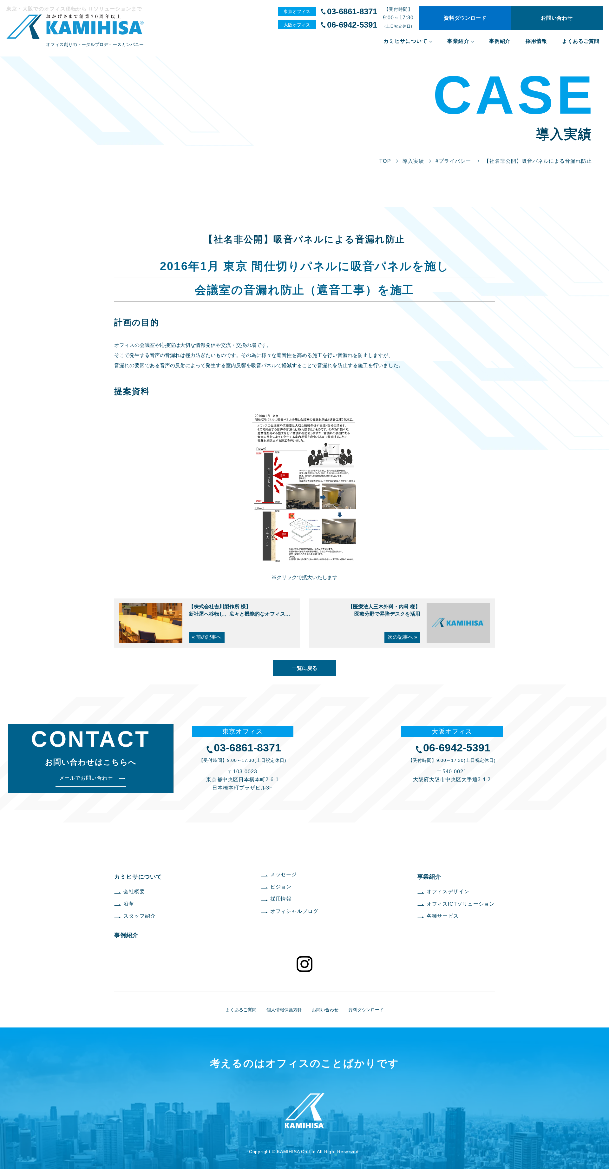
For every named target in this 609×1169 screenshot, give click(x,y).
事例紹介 (499, 41)
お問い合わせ (557, 18)
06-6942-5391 (352, 25)
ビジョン (281, 886)
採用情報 (536, 41)
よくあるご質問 (580, 41)
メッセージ (283, 874)
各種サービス (443, 916)
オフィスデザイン (448, 891)
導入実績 (413, 161)
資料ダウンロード (465, 18)
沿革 (128, 904)
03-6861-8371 (352, 11)
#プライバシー (453, 161)
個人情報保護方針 (284, 1009)
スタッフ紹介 (139, 916)
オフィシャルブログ (294, 911)
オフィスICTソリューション (461, 904)
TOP (385, 161)
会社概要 (134, 891)
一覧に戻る (304, 668)
